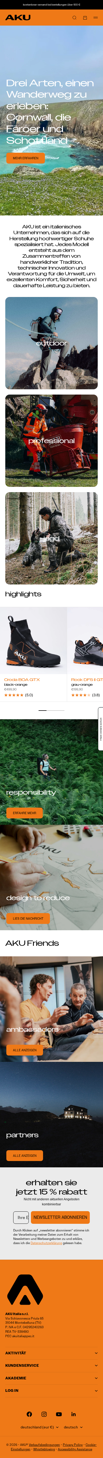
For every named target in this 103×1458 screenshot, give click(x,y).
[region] (51, 120)
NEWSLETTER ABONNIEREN (60, 1217)
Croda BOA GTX (22, 680)
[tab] (23, 594)
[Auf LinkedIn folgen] (74, 1414)
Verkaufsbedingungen (44, 1445)
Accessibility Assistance (75, 1449)
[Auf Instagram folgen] (44, 1414)
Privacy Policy (73, 1445)
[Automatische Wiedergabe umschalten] (94, 207)
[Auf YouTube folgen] (59, 1414)
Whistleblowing (44, 1449)
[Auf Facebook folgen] (29, 1414)
